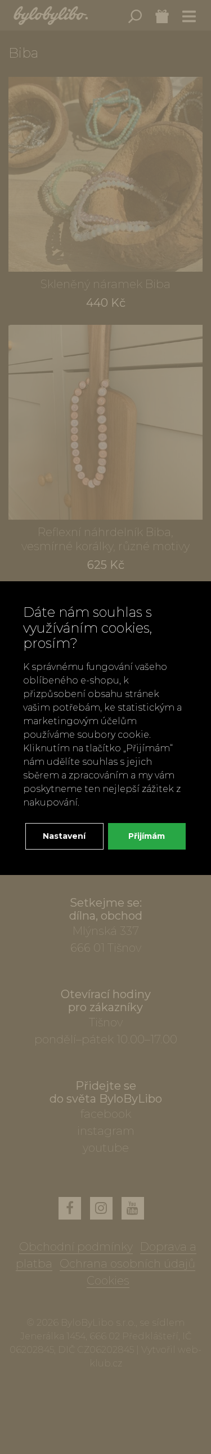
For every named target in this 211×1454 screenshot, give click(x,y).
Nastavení (64, 836)
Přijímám (146, 836)
